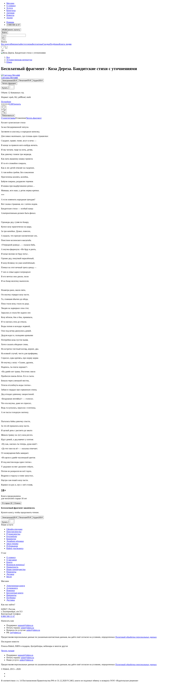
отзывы (12, 118)
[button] (98, 38)
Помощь (10, 22)
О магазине (11, 560)
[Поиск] (3, 39)
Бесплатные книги (14, 593)
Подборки (54, 44)
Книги (9, 562)
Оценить (17, 104)
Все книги (6, 44)
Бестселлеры (26, 44)
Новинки (10, 590)
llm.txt (9, 576)
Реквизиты (11, 572)
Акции (9, 18)
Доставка (10, 600)
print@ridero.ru (27, 628)
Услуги (9, 8)
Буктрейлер (11, 536)
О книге (5, 118)
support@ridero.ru (25, 625)
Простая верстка (13, 531)
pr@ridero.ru (15, 632)
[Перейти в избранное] (2, 48)
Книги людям (65, 44)
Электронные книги (15, 586)
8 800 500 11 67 (8, 616)
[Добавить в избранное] (3, 107)
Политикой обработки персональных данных (136, 637)
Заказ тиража (12, 543)
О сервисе (11, 6)
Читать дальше (7, 651)
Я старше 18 (7, 503)
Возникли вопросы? (15, 564)
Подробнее (6, 102)
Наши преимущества (15, 569)
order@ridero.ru (33, 630)
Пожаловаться (8, 116)
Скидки (46, 44)
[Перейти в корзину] (6, 48)
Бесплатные (37, 44)
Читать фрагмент (9, 83)
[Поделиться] (3, 111)
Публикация (12, 546)
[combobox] (98, 35)
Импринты (16, 44)
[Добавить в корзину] (11, 87)
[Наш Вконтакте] (7, 673)
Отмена (17, 503)
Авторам (10, 13)
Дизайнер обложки (15, 541)
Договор (10, 574)
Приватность (12, 567)
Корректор (11, 539)
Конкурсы (11, 10)
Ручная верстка (13, 534)
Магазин (10, 3)
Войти (4, 33)
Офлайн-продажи (14, 529)
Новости (10, 15)
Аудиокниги (12, 588)
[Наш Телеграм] (7, 676)
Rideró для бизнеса (14, 548)
